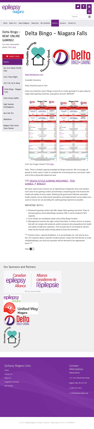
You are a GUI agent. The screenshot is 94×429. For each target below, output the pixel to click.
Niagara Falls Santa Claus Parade (11, 127)
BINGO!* (41, 183)
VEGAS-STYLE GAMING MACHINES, (49, 180)
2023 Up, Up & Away (12, 83)
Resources (35, 23)
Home (5, 23)
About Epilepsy (23, 23)
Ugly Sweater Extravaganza (9, 105)
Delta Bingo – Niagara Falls (12, 90)
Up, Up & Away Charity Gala (12, 69)
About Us (12, 23)
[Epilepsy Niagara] (13, 11)
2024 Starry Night (10, 77)
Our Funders (9, 386)
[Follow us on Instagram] (89, 11)
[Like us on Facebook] (83, 6)
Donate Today (14, 56)
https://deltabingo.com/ (34, 75)
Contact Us (72, 23)
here (14, 47)
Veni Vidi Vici (9, 113)
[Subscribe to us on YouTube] (89, 6)
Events (54, 23)
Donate (62, 23)
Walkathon (8, 119)
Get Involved (44, 23)
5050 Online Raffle (11, 98)
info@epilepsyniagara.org (79, 393)
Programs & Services (12, 382)
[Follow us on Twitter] (77, 6)
